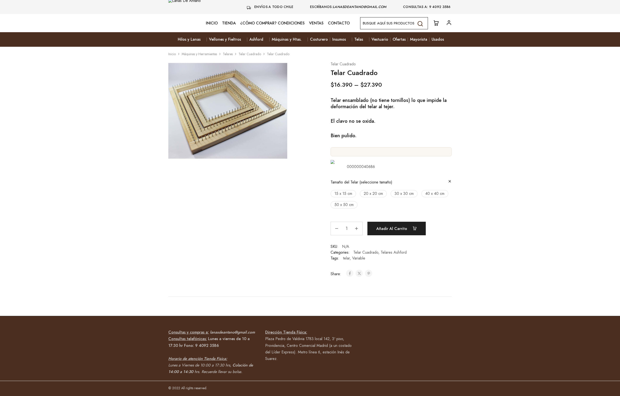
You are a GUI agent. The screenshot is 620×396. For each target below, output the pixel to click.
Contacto (339, 23)
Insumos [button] (339, 39)
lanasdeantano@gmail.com (360, 6)
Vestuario (380, 39)
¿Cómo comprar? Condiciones (272, 23)
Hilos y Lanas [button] (189, 39)
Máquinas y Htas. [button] (287, 39)
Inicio (212, 23)
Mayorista (418, 39)
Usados (438, 39)
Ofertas (399, 39)
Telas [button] (358, 39)
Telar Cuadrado (250, 54)
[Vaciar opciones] (450, 181)
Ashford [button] (256, 39)
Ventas (316, 23)
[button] (343, 193)
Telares (228, 54)
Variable (358, 258)
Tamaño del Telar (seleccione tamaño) (361, 182)
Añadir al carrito (392, 228)
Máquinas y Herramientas (199, 54)
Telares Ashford (394, 252)
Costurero (319, 39)
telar (346, 258)
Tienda (229, 23)
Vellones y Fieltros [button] (225, 39)
